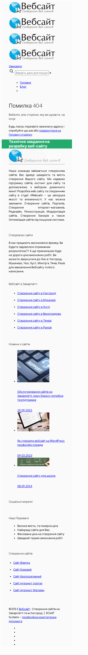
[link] (50, 73)
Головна (25, 82)
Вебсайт (24, 609)
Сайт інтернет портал (28, 583)
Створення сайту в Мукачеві (36, 300)
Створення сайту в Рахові (34, 327)
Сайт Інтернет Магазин (28, 590)
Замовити (15, 66)
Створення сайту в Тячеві (34, 320)
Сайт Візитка (21, 562)
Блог (23, 86)
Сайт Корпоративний (27, 576)
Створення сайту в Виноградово (39, 313)
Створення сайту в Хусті (33, 307)
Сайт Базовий (22, 569)
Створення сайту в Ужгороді (36, 293)
